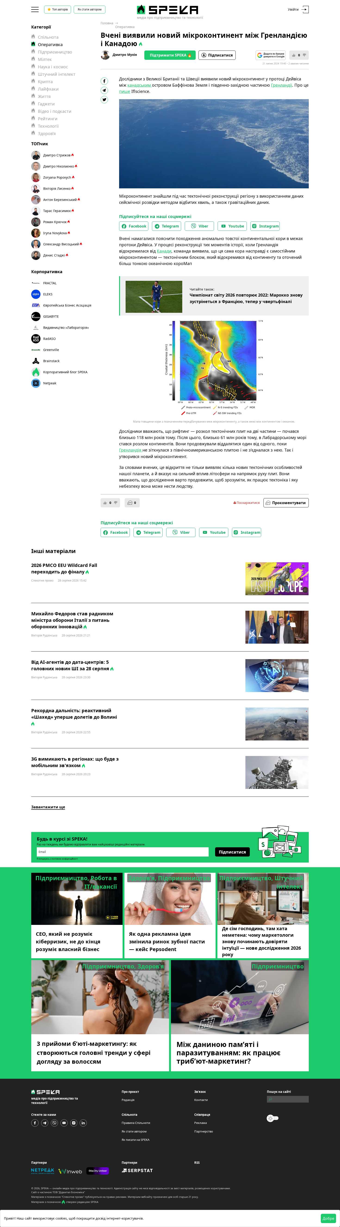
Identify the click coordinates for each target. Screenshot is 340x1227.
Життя (44, 96)
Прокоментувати (289, 502)
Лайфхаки (48, 89)
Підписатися (220, 55)
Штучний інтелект (56, 74)
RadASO (49, 338)
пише (124, 91)
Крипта (45, 81)
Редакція (128, 1100)
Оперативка (125, 27)
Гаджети (46, 104)
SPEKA (45, 1188)
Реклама (200, 1123)
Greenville (51, 350)
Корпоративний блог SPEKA (65, 372)
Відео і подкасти (54, 111)
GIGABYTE (51, 316)
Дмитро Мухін (125, 54)
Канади (164, 251)
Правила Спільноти (136, 1123)
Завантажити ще (48, 807)
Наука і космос (53, 67)
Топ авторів (60, 9)
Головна (107, 23)
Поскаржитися (248, 502)
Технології (48, 126)
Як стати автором (90, 9)
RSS (197, 1163)
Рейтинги (48, 118)
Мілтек (45, 59)
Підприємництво (55, 52)
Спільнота (48, 37)
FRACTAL (49, 283)
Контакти (201, 1100)
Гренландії (281, 85)
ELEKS (48, 294)
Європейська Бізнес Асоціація (67, 305)
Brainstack (51, 361)
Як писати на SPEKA (135, 1140)
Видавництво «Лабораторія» (66, 327)
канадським (139, 85)
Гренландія (130, 450)
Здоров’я (47, 133)
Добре (328, 1218)
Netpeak (49, 383)
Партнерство (203, 1131)
